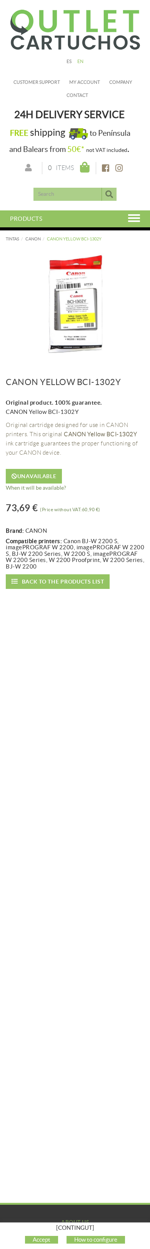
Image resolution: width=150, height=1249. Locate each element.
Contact (77, 95)
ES (69, 61)
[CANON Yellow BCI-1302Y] (75, 304)
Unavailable (37, 476)
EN (80, 61)
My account (84, 82)
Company (120, 82)
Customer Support (36, 82)
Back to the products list (63, 582)
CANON (33, 239)
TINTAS (12, 239)
